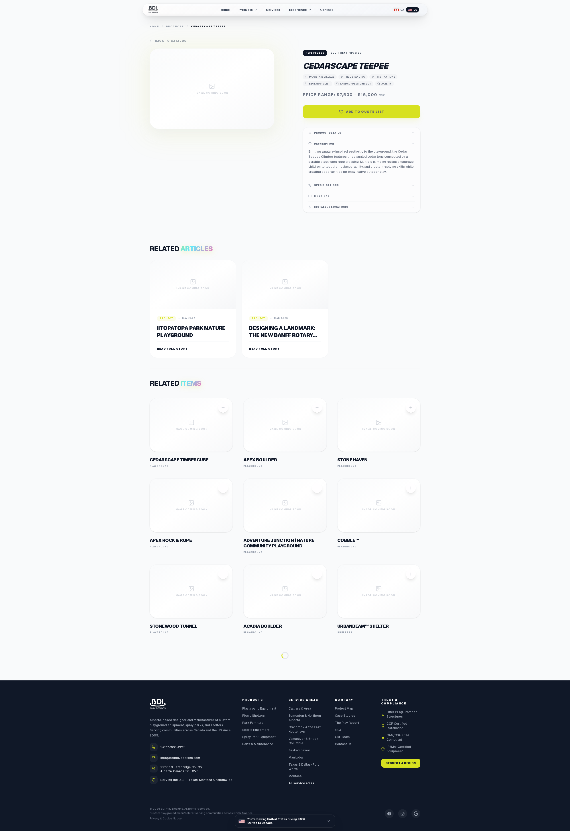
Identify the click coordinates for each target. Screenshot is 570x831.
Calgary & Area (300, 789)
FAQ (338, 810)
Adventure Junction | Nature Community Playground (278, 543)
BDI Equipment (319, 83)
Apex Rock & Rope (171, 540)
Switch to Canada (260, 823)
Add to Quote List (365, 112)
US (415, 9)
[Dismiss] (328, 821)
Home (154, 26)
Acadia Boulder (262, 626)
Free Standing (355, 76)
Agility (386, 83)
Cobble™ (348, 540)
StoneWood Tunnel (173, 626)
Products (175, 26)
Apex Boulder (260, 460)
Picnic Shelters (253, 796)
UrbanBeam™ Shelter (363, 626)
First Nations (385, 76)
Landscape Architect (355, 83)
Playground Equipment (259, 789)
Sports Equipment (255, 810)
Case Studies (345, 796)
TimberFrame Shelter (176, 707)
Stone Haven (352, 460)
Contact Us (343, 825)
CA (402, 9)
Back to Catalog (171, 41)
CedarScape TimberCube (179, 460)
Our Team (342, 817)
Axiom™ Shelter (356, 707)
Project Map (344, 789)
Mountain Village (321, 76)
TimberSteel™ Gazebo (270, 707)
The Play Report (347, 803)
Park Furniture (252, 803)
